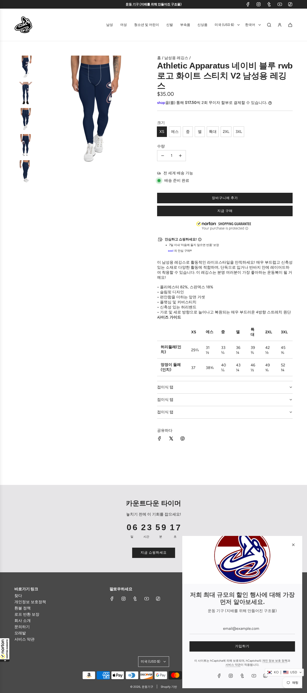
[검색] (269, 25)
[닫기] (293, 545)
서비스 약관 (233, 664)
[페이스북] (248, 4)
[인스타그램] (258, 4)
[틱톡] (290, 4)
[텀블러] (269, 4)
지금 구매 (225, 211)
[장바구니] (290, 25)
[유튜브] (279, 4)
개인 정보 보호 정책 (274, 660)
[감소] (162, 155)
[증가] (180, 155)
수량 (161, 146)
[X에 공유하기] (171, 439)
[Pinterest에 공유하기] (182, 439)
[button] (5, 650)
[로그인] (279, 25)
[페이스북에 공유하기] (159, 439)
